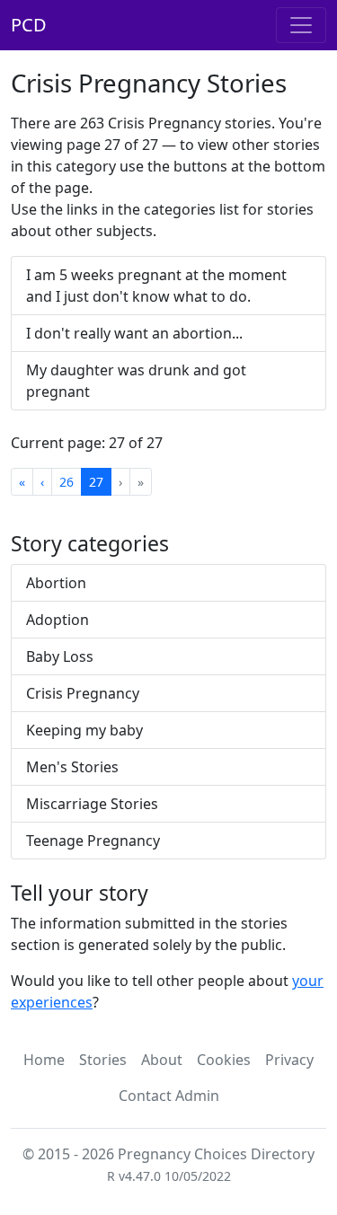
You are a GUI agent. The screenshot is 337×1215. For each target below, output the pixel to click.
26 (66, 481)
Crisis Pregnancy (82, 693)
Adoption (57, 620)
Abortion (56, 583)
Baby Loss (59, 656)
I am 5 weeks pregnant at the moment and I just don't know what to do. (156, 285)
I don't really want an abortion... (134, 333)
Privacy (289, 1060)
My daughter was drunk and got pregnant (136, 380)
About (161, 1060)
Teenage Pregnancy (93, 840)
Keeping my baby (84, 730)
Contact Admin (169, 1095)
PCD (29, 25)
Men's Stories (72, 767)
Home (44, 1060)
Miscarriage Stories (92, 804)
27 (96, 481)
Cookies (224, 1060)
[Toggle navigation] (301, 25)
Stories (103, 1060)
